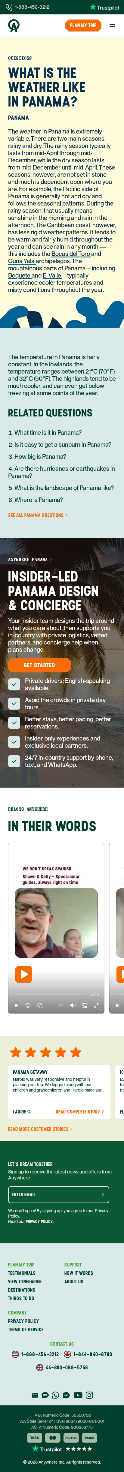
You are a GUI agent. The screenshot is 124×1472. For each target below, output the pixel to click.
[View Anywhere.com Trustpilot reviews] (104, 7)
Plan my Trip (83, 25)
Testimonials (22, 1273)
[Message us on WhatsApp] (55, 1395)
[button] (16, 1005)
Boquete (20, 275)
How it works (78, 1273)
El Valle (52, 275)
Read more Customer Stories (38, 1129)
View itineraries (25, 1281)
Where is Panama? (38, 499)
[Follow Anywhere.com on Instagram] (89, 1395)
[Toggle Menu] (112, 25)
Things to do (21, 1298)
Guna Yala (22, 261)
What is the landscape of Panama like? (64, 487)
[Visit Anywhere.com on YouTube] (77, 1395)
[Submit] (103, 1194)
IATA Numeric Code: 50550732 (62, 1415)
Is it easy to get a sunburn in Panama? (62, 444)
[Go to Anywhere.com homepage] (14, 25)
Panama (18, 117)
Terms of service (26, 1329)
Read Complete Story (78, 1112)
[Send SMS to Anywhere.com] (45, 1395)
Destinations (22, 1290)
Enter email (24, 1194)
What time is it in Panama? (48, 432)
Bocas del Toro (71, 253)
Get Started (39, 665)
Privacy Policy (39, 1221)
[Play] (23, 974)
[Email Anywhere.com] (35, 1395)
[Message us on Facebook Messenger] (66, 1395)
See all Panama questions (36, 515)
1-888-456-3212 (32, 7)
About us (74, 1281)
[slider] (13, 995)
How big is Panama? (40, 456)
